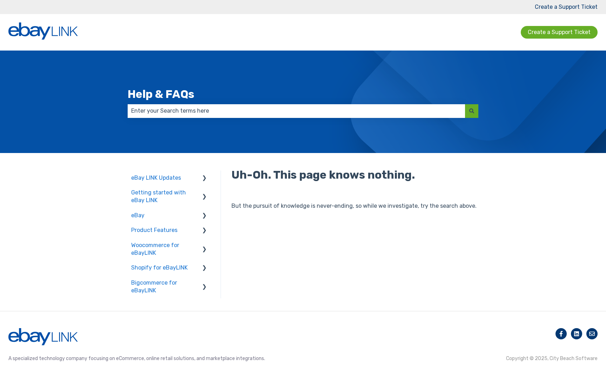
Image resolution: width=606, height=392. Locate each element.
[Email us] (592, 333)
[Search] (471, 111)
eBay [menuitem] (137, 215)
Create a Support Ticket (566, 7)
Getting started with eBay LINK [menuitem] (158, 196)
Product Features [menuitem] (154, 230)
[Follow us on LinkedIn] (576, 333)
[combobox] (296, 111)
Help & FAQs (161, 94)
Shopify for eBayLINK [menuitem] (159, 267)
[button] (204, 178)
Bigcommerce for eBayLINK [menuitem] (154, 286)
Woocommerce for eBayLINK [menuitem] (155, 249)
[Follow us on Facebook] (561, 333)
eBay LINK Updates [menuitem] (156, 177)
